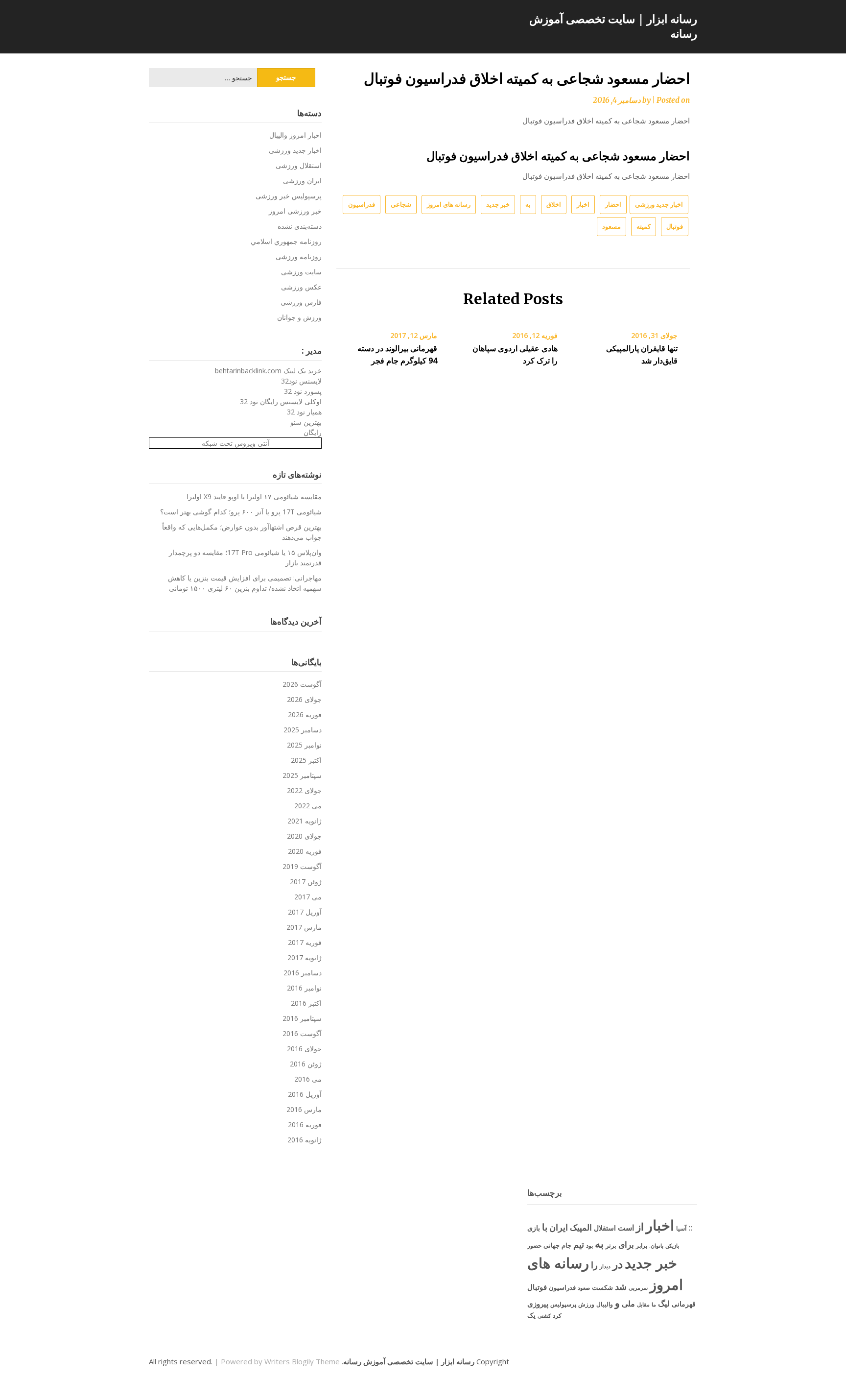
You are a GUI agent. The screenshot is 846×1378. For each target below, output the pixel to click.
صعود (584, 1287)
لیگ (664, 1303)
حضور (534, 1245)
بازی (533, 1228)
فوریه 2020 (305, 851)
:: (690, 1227)
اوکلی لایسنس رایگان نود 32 (281, 401)
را (594, 1264)
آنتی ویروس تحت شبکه (235, 443)
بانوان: (656, 1245)
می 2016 (308, 1079)
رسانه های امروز (448, 204)
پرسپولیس (563, 1304)
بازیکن (672, 1245)
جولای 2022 (304, 790)
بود (589, 1245)
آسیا (681, 1228)
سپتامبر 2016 (302, 1018)
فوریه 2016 (305, 1124)
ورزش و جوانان (299, 317)
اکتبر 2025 (306, 760)
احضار (613, 204)
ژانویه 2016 (304, 1139)
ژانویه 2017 (304, 957)
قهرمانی (684, 1303)
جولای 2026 (304, 699)
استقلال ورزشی (299, 165)
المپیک (581, 1227)
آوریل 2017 (305, 912)
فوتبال (674, 226)
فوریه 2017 (305, 942)
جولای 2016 (304, 1048)
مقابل (643, 1304)
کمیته (643, 226)
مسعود (611, 226)
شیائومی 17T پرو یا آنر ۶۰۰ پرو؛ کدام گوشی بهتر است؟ (241, 511)
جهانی (551, 1245)
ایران (558, 1227)
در (617, 1264)
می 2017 (308, 896)
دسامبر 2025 (302, 729)
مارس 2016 (304, 1109)
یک (531, 1315)
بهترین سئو (306, 422)
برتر (611, 1245)
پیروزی (537, 1303)
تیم (578, 1244)
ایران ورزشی (302, 180)
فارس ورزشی (301, 302)
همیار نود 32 (304, 411)
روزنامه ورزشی (299, 256)
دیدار (605, 1266)
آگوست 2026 (302, 684)
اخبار (583, 204)
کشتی (544, 1315)
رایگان (313, 432)
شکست (602, 1287)
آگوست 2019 (302, 866)
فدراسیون (361, 204)
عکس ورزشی (301, 286)
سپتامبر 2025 (302, 775)
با (544, 1227)
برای (626, 1244)
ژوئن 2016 (306, 1063)
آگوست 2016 (302, 1033)
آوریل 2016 (305, 1094)
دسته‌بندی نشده (300, 226)
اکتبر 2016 (306, 1003)
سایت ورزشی (301, 271)
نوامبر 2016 (304, 987)
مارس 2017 (304, 927)
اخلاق (553, 204)
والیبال (604, 1304)
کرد (557, 1315)
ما (654, 1304)
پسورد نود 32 (303, 391)
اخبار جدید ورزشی (659, 204)
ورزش (586, 1304)
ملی (628, 1303)
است (626, 1227)
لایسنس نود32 (301, 381)
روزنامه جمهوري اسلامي (286, 241)
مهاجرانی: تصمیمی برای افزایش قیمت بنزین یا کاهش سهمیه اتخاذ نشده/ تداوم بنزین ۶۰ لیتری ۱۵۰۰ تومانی (245, 583)
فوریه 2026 (305, 714)
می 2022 (308, 805)
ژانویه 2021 (304, 820)
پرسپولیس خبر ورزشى (289, 195)
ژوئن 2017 (306, 881)
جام (566, 1245)
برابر (641, 1245)
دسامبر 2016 (302, 972)
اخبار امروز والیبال (295, 135)
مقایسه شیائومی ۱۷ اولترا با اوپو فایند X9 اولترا (254, 496)
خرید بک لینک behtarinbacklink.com (268, 370)
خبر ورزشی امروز (295, 211)
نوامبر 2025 (304, 744)
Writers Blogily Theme (302, 1361)
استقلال (605, 1228)
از (640, 1226)
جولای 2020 (304, 836)
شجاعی (401, 204)
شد (621, 1286)
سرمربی (638, 1287)
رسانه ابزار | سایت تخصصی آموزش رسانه (613, 26)
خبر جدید (498, 204)
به (528, 204)
